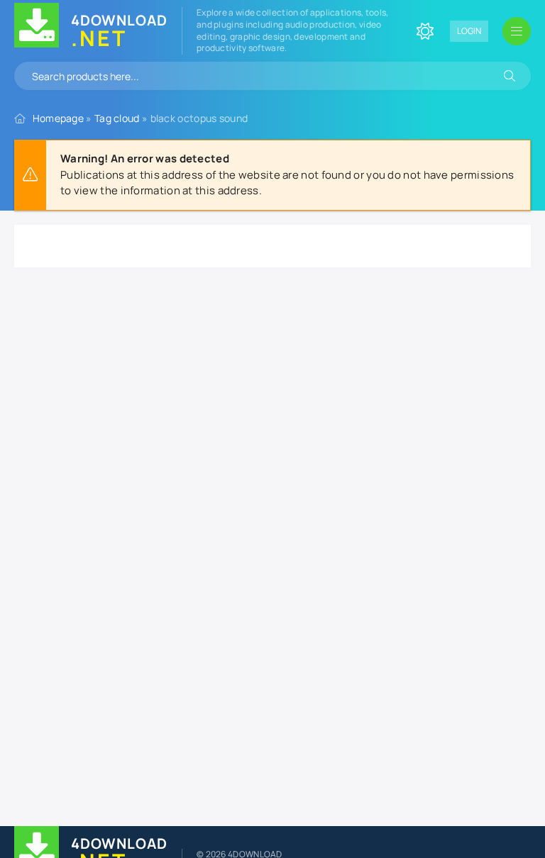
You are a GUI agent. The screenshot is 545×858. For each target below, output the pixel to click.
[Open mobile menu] (516, 31)
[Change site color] (425, 31)
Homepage (58, 118)
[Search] (509, 76)
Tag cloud (117, 118)
